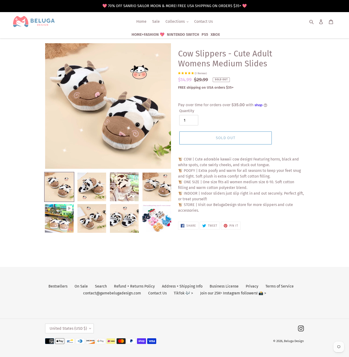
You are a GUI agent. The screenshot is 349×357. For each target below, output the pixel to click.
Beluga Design (294, 341)
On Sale (81, 286)
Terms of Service (279, 286)
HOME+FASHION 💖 (148, 34)
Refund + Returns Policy (134, 286)
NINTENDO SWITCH (183, 34)
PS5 (205, 34)
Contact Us (157, 293)
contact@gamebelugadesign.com (112, 293)
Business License (224, 286)
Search (101, 286)
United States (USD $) (68, 328)
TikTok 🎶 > (183, 293)
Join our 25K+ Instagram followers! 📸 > (233, 293)
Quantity (186, 111)
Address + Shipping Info (182, 286)
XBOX (215, 34)
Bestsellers (57, 286)
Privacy (252, 286)
